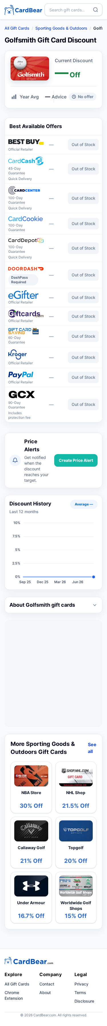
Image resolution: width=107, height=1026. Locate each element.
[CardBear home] (23, 10)
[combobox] (73, 9)
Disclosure (84, 1001)
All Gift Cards (17, 28)
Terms (80, 992)
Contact (46, 984)
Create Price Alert (76, 460)
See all (92, 748)
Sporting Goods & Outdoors (61, 28)
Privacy (81, 984)
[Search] (95, 9)
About (45, 992)
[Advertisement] (53, 673)
